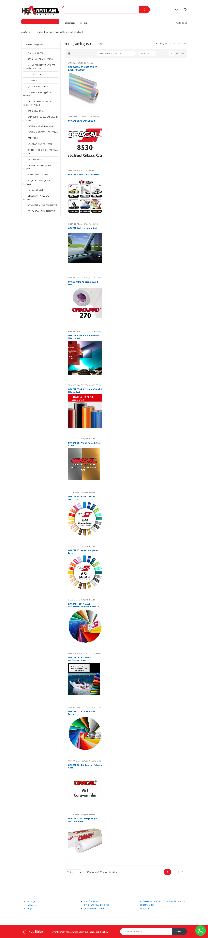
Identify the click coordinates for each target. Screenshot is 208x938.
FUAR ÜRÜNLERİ (35, 53)
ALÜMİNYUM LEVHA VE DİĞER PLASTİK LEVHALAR (39, 67)
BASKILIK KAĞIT (35, 159)
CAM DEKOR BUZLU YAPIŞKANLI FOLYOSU (84, 116)
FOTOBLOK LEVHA (36, 190)
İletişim (83, 23)
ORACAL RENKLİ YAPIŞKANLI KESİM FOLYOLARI (84, 279)
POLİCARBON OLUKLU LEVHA (41, 211)
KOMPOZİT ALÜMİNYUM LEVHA (42, 205)
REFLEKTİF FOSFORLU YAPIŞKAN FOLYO (40, 152)
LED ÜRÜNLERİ (34, 74)
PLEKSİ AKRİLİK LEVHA (38, 174)
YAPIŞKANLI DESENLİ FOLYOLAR (80, 63)
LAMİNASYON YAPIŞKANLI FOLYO (37, 167)
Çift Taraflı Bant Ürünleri (38, 86)
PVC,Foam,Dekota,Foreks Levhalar (37, 182)
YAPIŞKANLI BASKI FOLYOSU (41, 126)
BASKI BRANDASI (36, 111)
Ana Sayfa (25, 32)
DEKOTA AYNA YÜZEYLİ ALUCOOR (36, 197)
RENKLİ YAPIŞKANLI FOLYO (81, 171)
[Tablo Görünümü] (69, 53)
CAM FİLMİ (72, 224)
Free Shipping (181, 23)
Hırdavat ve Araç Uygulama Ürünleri (37, 94)
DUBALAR (32, 80)
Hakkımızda (70, 23)
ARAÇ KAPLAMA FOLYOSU (78, 170)
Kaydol (179, 931)
